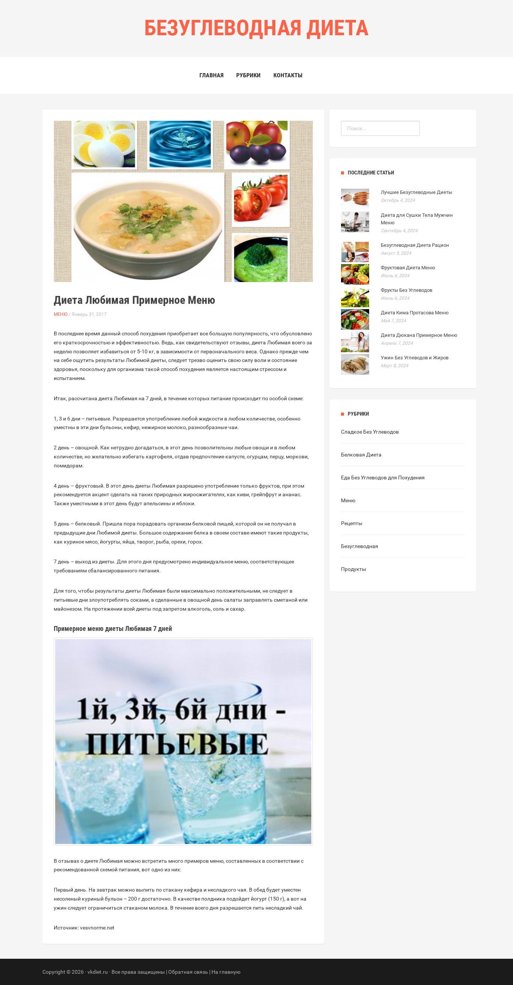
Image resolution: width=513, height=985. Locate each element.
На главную (225, 972)
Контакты (287, 75)
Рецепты (351, 523)
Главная (211, 75)
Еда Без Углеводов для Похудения (383, 477)
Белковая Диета (361, 455)
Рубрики (248, 75)
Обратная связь (188, 972)
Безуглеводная (359, 546)
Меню (61, 314)
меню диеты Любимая (120, 628)
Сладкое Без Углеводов (370, 432)
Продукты (353, 569)
